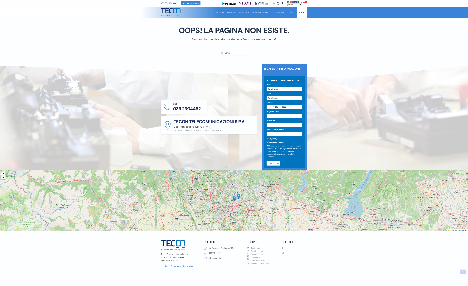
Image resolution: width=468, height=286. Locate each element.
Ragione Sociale (273, 112)
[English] (295, 2)
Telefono (270, 103)
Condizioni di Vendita (260, 260)
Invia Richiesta (273, 163)
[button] (234, 198)
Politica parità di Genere (261, 263)
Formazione (279, 12)
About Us (219, 12)
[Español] (306, 2)
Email (269, 94)
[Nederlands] (293, 2)
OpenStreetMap (462, 230)
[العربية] (288, 2)
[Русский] (304, 2)
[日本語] (302, 2)
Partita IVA (271, 121)
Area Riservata (193, 3)
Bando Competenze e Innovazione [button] (179, 266)
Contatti (302, 12)
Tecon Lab (255, 248)
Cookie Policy (257, 257)
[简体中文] (291, 2)
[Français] (297, 2)
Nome (269, 85)
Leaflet (451, 230)
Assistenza (244, 12)
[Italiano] (299, 2)
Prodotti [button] (231, 12)
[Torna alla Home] (171, 12)
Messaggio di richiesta (276, 129)
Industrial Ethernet (261, 12)
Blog (290, 12)
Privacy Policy (272, 138)
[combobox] (270, 107)
